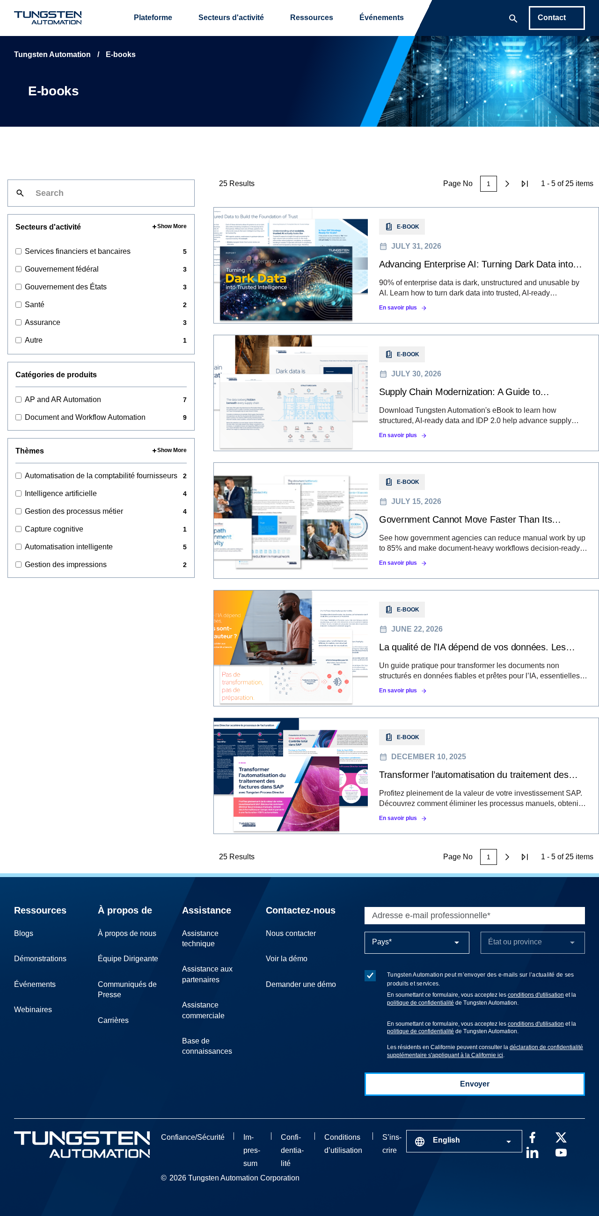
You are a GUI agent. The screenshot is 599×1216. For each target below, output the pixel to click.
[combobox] (464, 1141)
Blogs (23, 933)
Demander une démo (301, 984)
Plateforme (153, 18)
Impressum (251, 1150)
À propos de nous (127, 933)
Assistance (206, 910)
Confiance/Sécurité (193, 1137)
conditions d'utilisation (536, 995)
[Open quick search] (513, 17)
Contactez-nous (301, 910)
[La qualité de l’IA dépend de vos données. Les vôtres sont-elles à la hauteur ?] (406, 648)
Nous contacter (291, 933)
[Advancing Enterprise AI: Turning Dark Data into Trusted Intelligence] (406, 265)
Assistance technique (200, 938)
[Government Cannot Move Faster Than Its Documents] (406, 520)
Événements (381, 18)
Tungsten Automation (52, 54)
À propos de (125, 910)
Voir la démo (286, 959)
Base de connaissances (207, 1046)
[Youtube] (561, 1151)
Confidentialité (292, 1150)
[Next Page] (507, 184)
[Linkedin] (532, 1151)
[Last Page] (525, 184)
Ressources (311, 18)
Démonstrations (40, 959)
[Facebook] (532, 1136)
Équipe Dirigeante (128, 959)
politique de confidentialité (420, 1003)
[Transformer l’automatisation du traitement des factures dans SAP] (406, 776)
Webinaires (33, 1010)
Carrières (113, 1020)
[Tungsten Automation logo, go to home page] (82, 1144)
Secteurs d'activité (231, 18)
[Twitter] (561, 1136)
